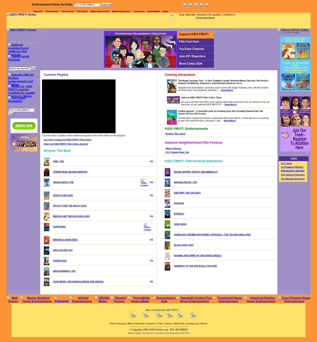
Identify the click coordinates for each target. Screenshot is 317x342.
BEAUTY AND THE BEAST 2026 (69, 206)
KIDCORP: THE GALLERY (187, 193)
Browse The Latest (175, 133)
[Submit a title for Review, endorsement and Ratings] (23, 78)
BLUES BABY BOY (184, 245)
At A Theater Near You (177, 152)
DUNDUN (179, 203)
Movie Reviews (136, 323)
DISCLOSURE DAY (63, 250)
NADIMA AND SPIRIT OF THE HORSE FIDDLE (197, 255)
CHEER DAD (59, 260)
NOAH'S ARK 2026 (63, 195)
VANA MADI (180, 224)
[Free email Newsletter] (23, 101)
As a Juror (286, 163)
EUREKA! (179, 213)
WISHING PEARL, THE (185, 182)
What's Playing (173, 148)
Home (165, 11)
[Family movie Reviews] (23, 60)
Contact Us (139, 11)
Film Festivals (118, 323)
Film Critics (82, 11)
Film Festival (67, 11)
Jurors (168, 323)
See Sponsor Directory (293, 175)
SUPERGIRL (59, 226)
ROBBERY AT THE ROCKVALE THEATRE (195, 266)
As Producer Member (292, 167)
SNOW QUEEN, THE (63, 182)
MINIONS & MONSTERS (65, 240)
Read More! (227, 90)
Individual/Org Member (293, 171)
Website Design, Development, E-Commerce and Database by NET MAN (158, 333)
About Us (38, 11)
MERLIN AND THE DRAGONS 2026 (71, 216)
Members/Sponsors (121, 11)
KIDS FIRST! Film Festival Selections (194, 161)
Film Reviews (52, 11)
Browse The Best (57, 150)
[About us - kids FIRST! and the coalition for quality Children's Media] (23, 90)
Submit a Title (155, 323)
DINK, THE (58, 161)
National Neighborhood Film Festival (193, 142)
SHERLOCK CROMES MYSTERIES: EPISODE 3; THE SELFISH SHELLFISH (212, 234)
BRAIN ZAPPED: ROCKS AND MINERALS (196, 172)
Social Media (153, 11)
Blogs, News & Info (100, 11)
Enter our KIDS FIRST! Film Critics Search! (66, 144)
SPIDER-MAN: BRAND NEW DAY (70, 172)
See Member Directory (293, 179)
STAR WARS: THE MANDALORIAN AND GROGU (78, 281)
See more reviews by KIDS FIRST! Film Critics (68, 140)
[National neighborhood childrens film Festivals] (23, 48)
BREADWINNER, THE (64, 271)
